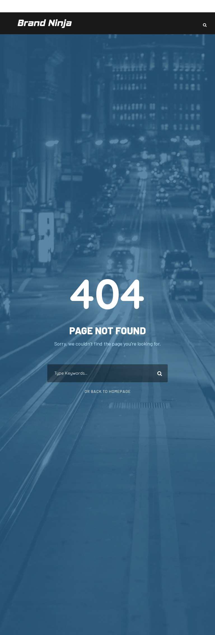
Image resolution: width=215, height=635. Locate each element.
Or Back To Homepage (108, 391)
